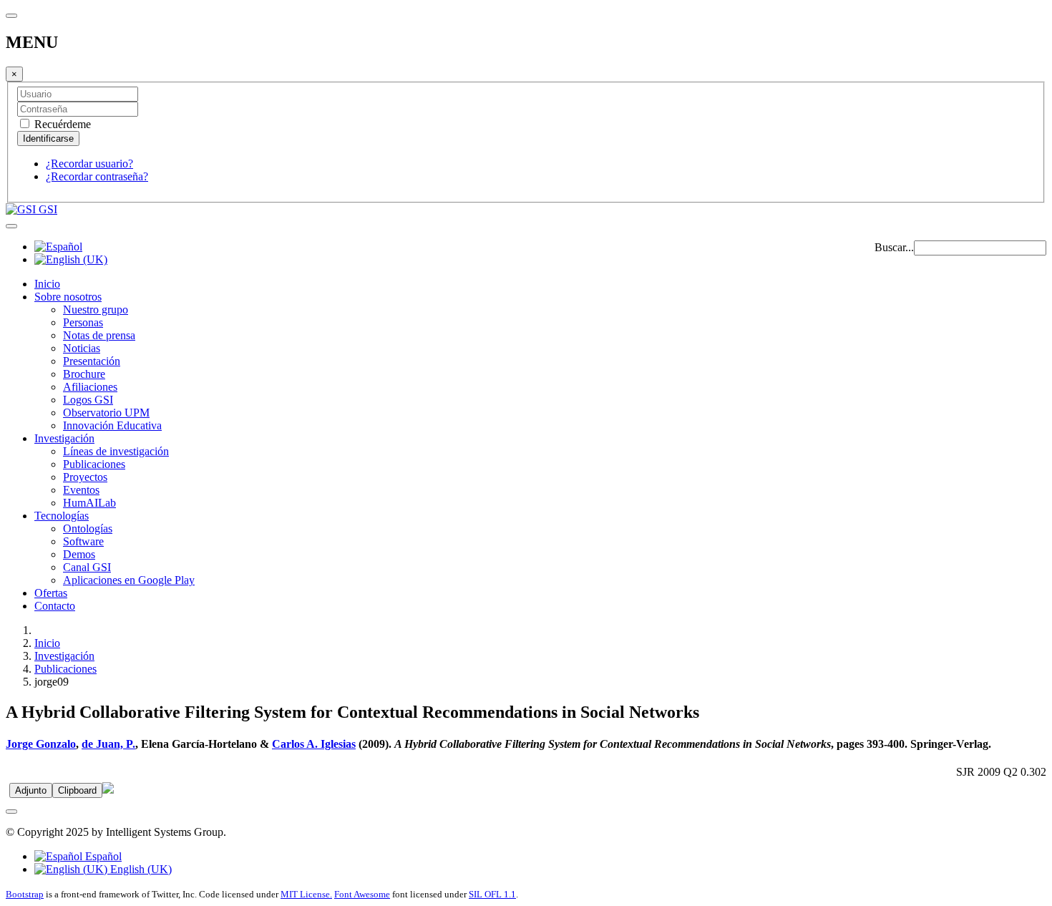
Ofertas (50, 593)
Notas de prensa (99, 335)
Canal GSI (87, 567)
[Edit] (108, 790)
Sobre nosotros (68, 297)
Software (83, 541)
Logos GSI (88, 400)
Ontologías (87, 528)
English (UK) (139, 869)
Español (102, 856)
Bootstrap (25, 894)
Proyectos (85, 477)
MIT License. (306, 894)
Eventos (81, 490)
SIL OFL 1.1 (492, 894)
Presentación (91, 361)
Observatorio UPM (106, 412)
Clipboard (77, 790)
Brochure (84, 374)
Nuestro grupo (95, 309)
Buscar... (894, 247)
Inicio (47, 284)
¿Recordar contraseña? (97, 176)
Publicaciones (94, 464)
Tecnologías (61, 516)
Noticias (81, 348)
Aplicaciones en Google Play (129, 580)
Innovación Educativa (112, 425)
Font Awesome (362, 894)
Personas (83, 322)
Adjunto (31, 790)
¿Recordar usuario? (89, 163)
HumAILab (89, 503)
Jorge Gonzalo (41, 744)
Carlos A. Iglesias (314, 744)
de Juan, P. (108, 744)
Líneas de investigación (116, 451)
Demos (79, 554)
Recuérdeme (61, 124)
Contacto (54, 606)
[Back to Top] (11, 811)
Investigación (64, 438)
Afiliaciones (90, 387)
